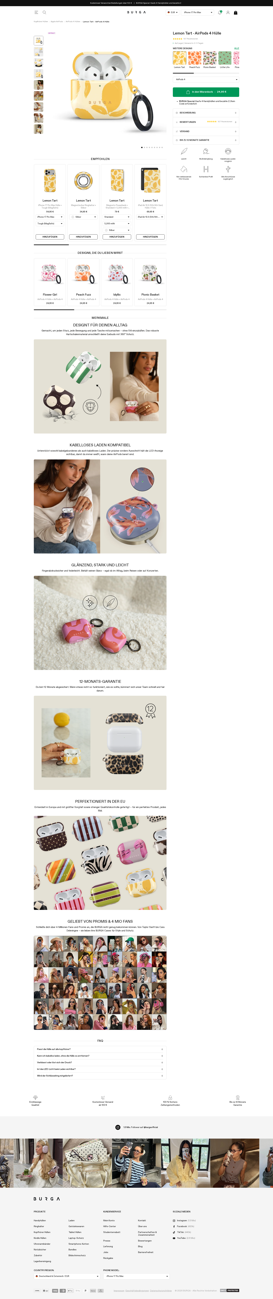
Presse (106, 1241)
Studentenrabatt (111, 1232)
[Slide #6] (157, 147)
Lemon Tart (50, 200)
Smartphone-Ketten (79, 1244)
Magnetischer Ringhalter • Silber (83, 206)
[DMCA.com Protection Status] (229, 1290)
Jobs (105, 1252)
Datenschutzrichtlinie (161, 1291)
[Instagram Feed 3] (234, 1163)
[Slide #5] (154, 147)
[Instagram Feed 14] (87, 1163)
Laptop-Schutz (76, 1238)
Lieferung (108, 1246)
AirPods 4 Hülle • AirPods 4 (50, 299)
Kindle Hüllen (40, 1238)
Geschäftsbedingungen (137, 1291)
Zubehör (38, 1255)
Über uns (142, 1226)
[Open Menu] (36, 12)
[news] (219, 12)
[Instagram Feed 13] (38, 1163)
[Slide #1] (144, 147)
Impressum (119, 1291)
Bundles (72, 1250)
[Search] (44, 12)
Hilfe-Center (109, 1226)
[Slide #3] (149, 147)
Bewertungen (145, 1241)
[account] (228, 12)
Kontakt (142, 1221)
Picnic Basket (150, 294)
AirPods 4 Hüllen (73, 22)
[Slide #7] (159, 147)
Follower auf (141, 1127)
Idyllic (117, 294)
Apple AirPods (57, 22)
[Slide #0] (142, 147)
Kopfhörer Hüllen (41, 22)
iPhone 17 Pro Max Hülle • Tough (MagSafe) (50, 206)
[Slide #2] (147, 147)
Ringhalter (39, 1226)
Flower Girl (50, 294)
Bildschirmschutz (77, 1255)
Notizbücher (40, 1250)
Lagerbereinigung (42, 1261)
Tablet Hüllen (75, 1232)
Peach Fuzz (83, 294)
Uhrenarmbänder (42, 1244)
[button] (185, 39)
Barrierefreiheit (145, 1252)
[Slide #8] (162, 147)
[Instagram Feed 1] (136, 1163)
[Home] (136, 12)
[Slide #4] (152, 147)
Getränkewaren (76, 1226)
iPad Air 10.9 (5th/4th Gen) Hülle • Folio (150, 206)
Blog (140, 1246)
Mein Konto (109, 1221)
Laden (72, 1221)
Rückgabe (108, 1258)
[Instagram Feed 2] (185, 1163)
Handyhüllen (40, 1221)
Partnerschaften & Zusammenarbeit (147, 1233)
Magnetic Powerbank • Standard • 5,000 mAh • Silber (117, 206)
